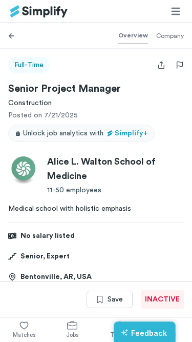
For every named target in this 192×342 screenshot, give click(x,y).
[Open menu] (175, 11)
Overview (133, 35)
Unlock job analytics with (85, 133)
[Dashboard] (39, 11)
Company (170, 36)
